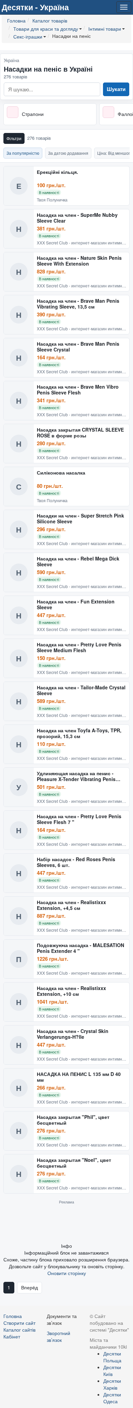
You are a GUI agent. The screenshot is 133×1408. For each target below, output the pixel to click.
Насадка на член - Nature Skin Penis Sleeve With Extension (79, 261)
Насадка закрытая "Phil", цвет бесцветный (73, 1120)
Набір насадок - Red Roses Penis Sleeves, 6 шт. (76, 862)
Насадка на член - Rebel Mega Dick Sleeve (78, 562)
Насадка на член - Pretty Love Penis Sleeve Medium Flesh (79, 648)
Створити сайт (19, 1322)
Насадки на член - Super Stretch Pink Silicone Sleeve (80, 519)
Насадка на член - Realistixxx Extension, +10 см (71, 991)
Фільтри (13, 138)
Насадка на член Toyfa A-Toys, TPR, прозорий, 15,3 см (79, 733)
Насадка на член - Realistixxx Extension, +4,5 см (71, 905)
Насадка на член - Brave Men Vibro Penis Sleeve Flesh (78, 390)
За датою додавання (68, 153)
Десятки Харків (112, 1384)
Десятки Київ (112, 1370)
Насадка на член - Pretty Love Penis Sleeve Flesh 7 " (79, 819)
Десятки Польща (112, 1357)
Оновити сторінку (66, 1273)
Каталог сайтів (19, 1329)
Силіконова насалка (61, 473)
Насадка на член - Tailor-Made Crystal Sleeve (81, 690)
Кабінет (11, 1336)
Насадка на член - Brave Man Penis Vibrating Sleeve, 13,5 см (78, 304)
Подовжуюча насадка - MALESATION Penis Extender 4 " (80, 948)
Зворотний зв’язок (58, 1336)
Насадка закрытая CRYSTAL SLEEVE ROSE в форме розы (80, 433)
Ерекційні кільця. (57, 172)
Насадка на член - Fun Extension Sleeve (76, 605)
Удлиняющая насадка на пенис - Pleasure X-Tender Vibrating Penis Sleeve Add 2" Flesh (76, 776)
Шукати (116, 89)
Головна (12, 1316)
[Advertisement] (66, 1223)
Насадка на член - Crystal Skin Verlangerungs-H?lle (72, 1034)
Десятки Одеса (112, 1398)
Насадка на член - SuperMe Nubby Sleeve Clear (77, 218)
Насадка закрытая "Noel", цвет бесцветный (74, 1163)
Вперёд (29, 1287)
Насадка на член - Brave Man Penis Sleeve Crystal (78, 347)
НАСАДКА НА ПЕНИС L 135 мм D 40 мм (79, 1077)
